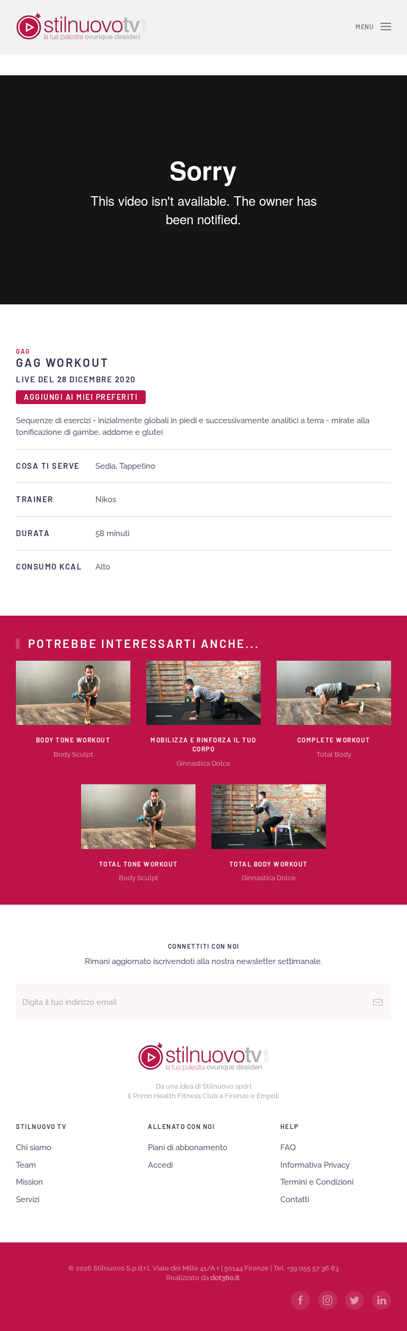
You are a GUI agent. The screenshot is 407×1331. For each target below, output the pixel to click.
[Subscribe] (378, 1002)
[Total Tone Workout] (138, 816)
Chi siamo (33, 1147)
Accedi (160, 1165)
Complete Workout (333, 739)
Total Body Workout (268, 864)
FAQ (288, 1147)
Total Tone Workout (138, 864)
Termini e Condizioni (316, 1182)
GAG (23, 351)
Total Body (333, 754)
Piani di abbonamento (187, 1147)
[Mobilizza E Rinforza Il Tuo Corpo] (203, 692)
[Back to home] (81, 26)
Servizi (27, 1199)
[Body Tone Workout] (73, 692)
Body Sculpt (73, 754)
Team (26, 1165)
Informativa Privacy (315, 1165)
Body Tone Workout (73, 739)
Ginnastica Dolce (203, 763)
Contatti (294, 1199)
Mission (29, 1182)
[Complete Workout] (334, 692)
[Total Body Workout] (268, 816)
